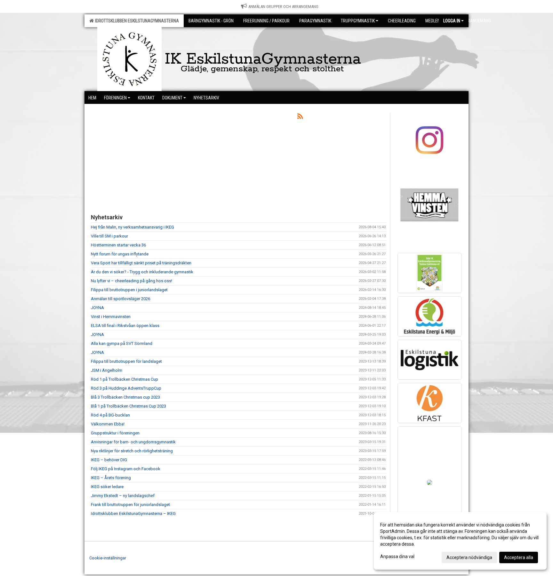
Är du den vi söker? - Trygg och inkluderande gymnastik (142, 271)
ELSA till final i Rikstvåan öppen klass (125, 325)
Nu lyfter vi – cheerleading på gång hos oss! (131, 280)
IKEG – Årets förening (111, 477)
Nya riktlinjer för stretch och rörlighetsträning (132, 450)
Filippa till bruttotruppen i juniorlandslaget (129, 289)
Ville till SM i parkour (109, 236)
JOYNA (97, 307)
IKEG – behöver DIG (109, 459)
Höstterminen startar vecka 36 (118, 245)
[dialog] (460, 541)
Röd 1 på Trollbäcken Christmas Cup (124, 379)
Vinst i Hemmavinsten (111, 316)
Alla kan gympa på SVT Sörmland (121, 343)
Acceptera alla (518, 557)
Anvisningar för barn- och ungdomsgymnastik (133, 442)
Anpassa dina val (397, 556)
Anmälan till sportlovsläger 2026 (120, 298)
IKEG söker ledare (107, 486)
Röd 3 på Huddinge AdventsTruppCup (126, 388)
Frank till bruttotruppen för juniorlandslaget (130, 504)
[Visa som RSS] (300, 117)
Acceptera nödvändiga (469, 557)
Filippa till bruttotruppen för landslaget (126, 361)
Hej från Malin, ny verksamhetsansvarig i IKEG (132, 227)
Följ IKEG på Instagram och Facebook (125, 468)
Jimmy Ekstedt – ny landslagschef (123, 495)
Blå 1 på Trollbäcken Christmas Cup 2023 (128, 406)
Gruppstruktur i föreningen (115, 433)
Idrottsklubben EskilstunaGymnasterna (136, 20)
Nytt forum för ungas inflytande (119, 254)
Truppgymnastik (358, 20)
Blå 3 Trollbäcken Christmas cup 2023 (125, 397)
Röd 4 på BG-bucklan (110, 415)
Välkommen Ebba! (107, 424)
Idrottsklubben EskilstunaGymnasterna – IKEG (133, 513)
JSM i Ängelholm (106, 370)
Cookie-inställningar (107, 558)
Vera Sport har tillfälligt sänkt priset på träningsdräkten (141, 263)
